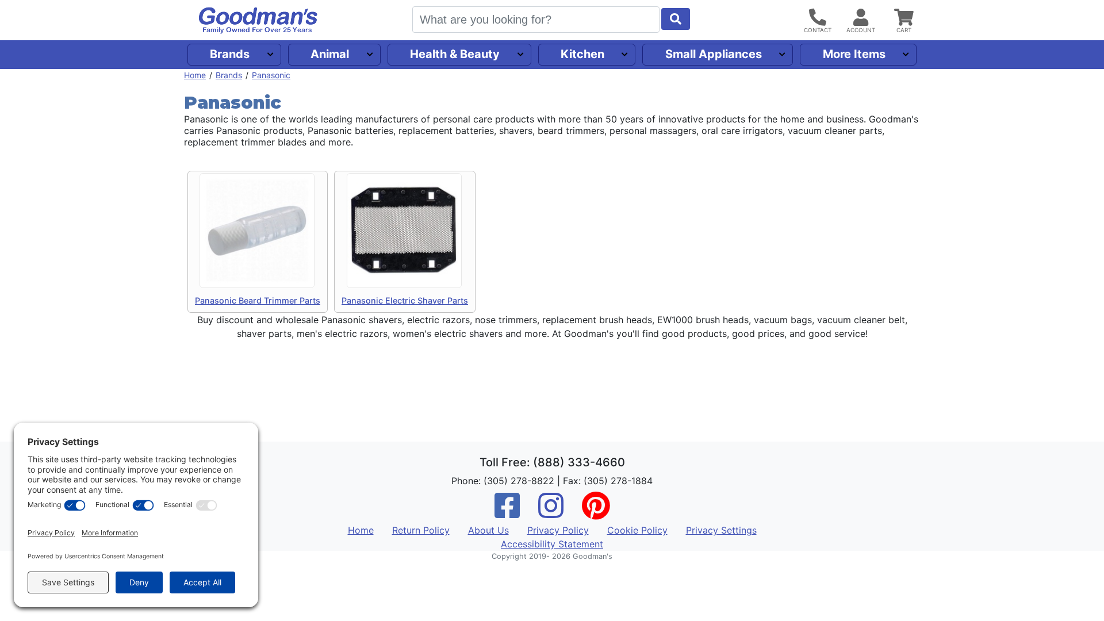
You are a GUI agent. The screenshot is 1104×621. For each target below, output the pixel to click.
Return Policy (421, 530)
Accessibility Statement (552, 544)
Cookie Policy (637, 530)
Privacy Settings (721, 530)
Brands (230, 54)
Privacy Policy (558, 530)
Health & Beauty (455, 54)
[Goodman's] (258, 20)
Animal (329, 54)
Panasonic (271, 75)
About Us (488, 530)
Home (195, 75)
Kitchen (582, 54)
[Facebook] (507, 513)
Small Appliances (713, 54)
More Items (854, 54)
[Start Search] (675, 19)
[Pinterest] (595, 513)
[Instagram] (551, 513)
